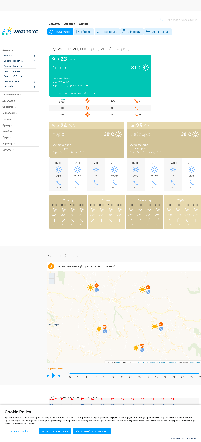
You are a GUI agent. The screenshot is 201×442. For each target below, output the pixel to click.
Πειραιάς (8, 86)
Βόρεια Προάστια (13, 60)
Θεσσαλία (7, 107)
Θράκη (6, 125)
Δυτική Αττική (12, 81)
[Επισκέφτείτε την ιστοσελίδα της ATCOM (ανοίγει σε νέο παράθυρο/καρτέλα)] (183, 438)
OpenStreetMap (194, 362)
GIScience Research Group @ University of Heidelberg (155, 362)
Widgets (83, 23)
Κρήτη (5, 137)
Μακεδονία (8, 113)
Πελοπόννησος (10, 94)
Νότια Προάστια (12, 71)
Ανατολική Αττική (13, 76)
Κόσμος (6, 149)
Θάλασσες (134, 32)
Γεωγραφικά (62, 32)
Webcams (69, 23)
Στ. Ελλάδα (8, 100)
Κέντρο (8, 55)
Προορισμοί (109, 32)
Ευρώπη (7, 143)
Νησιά (5, 131)
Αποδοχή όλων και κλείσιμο (91, 431)
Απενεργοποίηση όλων (55, 431)
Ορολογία (54, 23)
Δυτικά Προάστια (13, 65)
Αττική (6, 50)
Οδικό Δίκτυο (160, 32)
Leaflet (118, 362)
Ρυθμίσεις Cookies (19, 431)
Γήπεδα (86, 32)
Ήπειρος (7, 119)
